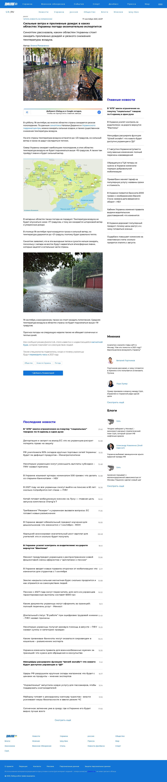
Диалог (25, 16)
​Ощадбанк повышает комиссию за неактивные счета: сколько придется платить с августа (125, 240)
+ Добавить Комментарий (43, 373)
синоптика (55, 125)
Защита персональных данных (98, 766)
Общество (29, 363)
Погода (58, 363)
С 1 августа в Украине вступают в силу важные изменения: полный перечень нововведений (124, 152)
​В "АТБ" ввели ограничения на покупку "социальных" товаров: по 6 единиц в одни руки (124, 111)
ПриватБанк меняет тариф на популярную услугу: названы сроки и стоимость (125, 182)
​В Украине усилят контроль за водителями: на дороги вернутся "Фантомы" (124, 125)
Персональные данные (69, 766)
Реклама (50, 766)
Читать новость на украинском (37, 19)
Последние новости (39, 422)
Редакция (23, 766)
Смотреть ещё (63, 720)
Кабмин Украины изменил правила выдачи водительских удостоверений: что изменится (125, 212)
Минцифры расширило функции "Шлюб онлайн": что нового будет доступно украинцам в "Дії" (124, 138)
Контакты (37, 766)
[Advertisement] (63, 396)
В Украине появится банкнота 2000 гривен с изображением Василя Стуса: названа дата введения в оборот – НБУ (125, 197)
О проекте (9, 766)
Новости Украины (44, 363)
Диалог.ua (91, 771)
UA (7, 12)
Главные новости (121, 99)
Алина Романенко (39, 45)
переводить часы (38, 354)
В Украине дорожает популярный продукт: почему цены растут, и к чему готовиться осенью (124, 226)
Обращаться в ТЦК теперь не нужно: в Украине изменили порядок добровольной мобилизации (122, 167)
